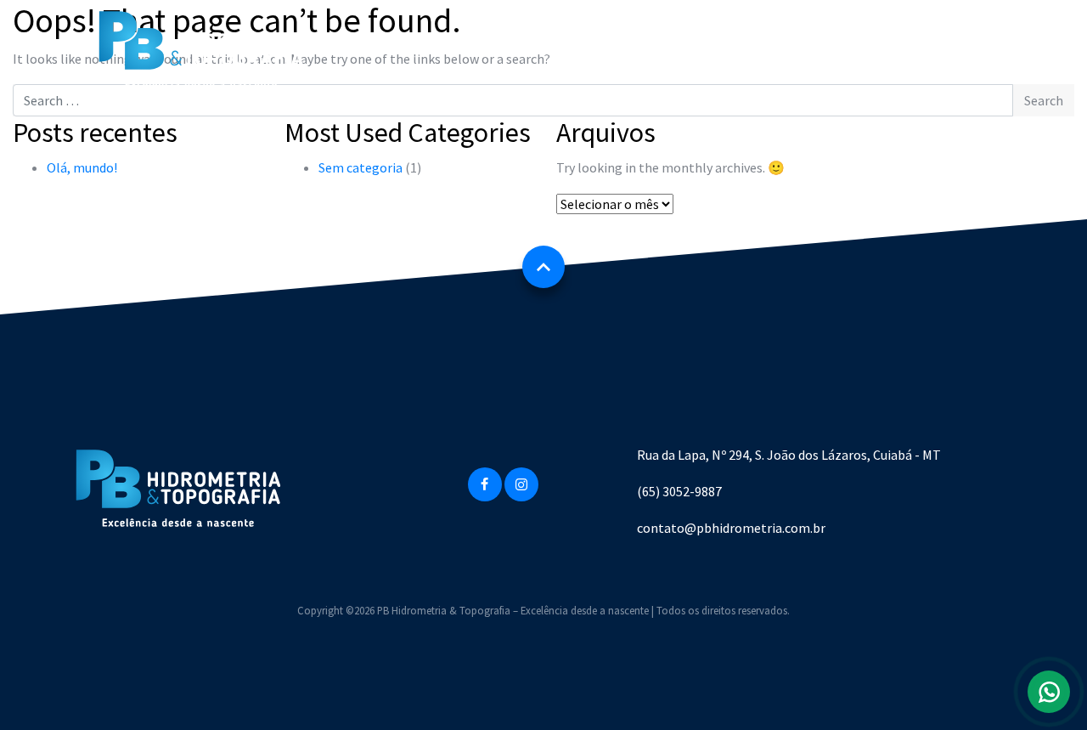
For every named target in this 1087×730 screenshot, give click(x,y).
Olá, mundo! (82, 167)
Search (1043, 100)
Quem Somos (446, 50)
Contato (761, 50)
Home (353, 50)
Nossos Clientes (653, 50)
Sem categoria (360, 167)
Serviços (545, 50)
